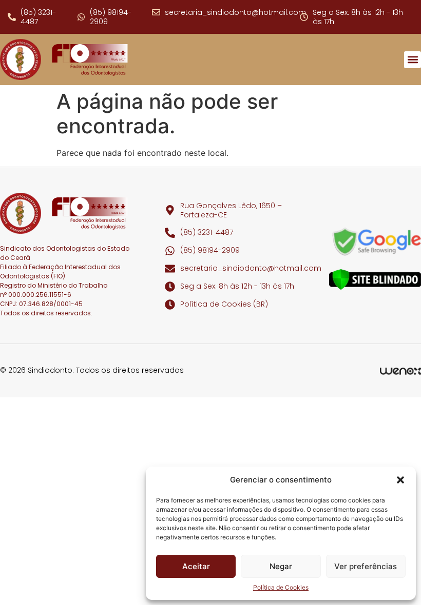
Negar (281, 566)
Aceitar (196, 566)
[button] (400, 480)
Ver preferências (365, 566)
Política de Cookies (281, 587)
